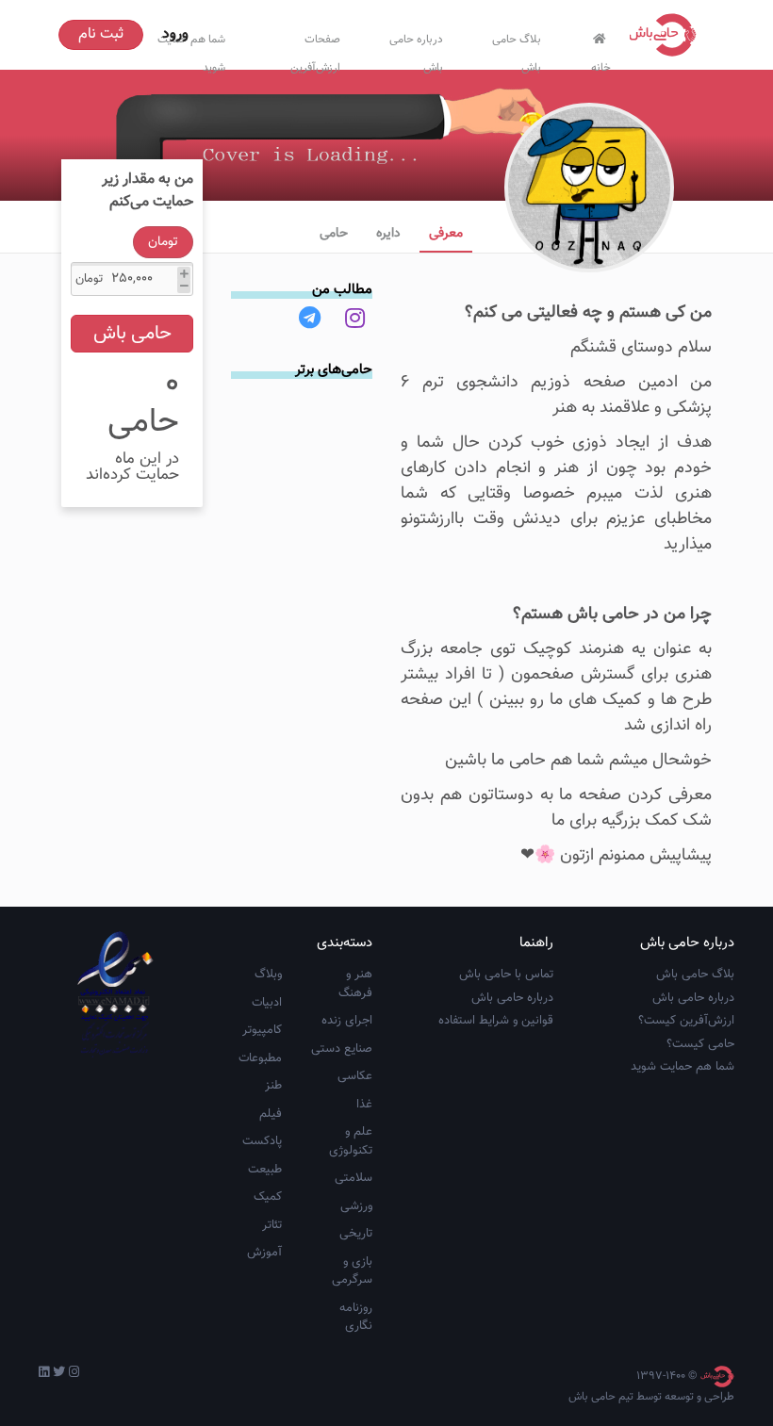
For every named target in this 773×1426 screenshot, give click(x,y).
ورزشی (356, 1206)
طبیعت (265, 1169)
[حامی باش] (667, 34)
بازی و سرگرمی (352, 1271)
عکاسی (354, 1076)
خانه (601, 63)
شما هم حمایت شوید (682, 1066)
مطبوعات (260, 1058)
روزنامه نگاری (355, 1317)
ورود (175, 34)
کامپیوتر (262, 1030)
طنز (273, 1085)
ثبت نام (100, 34)
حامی (334, 233)
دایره (388, 233)
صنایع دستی (341, 1049)
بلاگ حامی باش (516, 49)
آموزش (264, 1252)
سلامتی (353, 1178)
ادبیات (267, 1002)
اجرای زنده (346, 1020)
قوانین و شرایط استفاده (495, 1020)
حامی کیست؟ (700, 1044)
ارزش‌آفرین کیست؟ (686, 1020)
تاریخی (355, 1233)
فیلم (270, 1114)
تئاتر (272, 1225)
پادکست (262, 1141)
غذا (364, 1104)
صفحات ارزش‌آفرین (315, 49)
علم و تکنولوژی (350, 1141)
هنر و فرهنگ (355, 984)
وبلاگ (268, 974)
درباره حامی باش (416, 49)
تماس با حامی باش (506, 974)
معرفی (446, 233)
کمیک (268, 1197)
